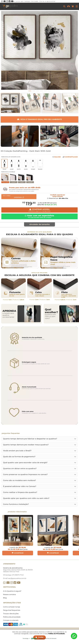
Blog (5, 598)
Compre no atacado (10, 620)
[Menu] (76, 6)
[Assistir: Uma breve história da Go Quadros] (59, 136)
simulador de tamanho (39, 224)
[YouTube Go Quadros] (18, 583)
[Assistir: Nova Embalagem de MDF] (20, 136)
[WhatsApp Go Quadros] (4, 583)
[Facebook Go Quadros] (15, 583)
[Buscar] (64, 6)
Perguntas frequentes (11, 610)
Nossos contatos (9, 594)
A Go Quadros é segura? (12, 591)
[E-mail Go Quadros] (8, 583)
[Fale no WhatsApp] (74, 636)
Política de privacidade (11, 617)
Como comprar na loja (11, 607)
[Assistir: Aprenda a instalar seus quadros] (29, 313)
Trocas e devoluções (11, 613)
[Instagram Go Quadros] (11, 583)
